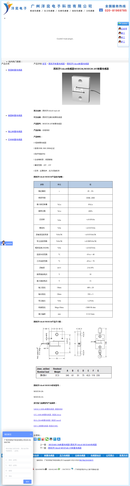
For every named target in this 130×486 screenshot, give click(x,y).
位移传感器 (80, 455)
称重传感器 (49, 455)
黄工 (123, 33)
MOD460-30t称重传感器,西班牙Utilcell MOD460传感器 (72, 445)
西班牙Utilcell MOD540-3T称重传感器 (65, 448)
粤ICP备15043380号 (86, 460)
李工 (123, 37)
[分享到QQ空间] (39, 439)
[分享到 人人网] (58, 439)
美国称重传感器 (15, 70)
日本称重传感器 (15, 139)
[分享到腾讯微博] (54, 439)
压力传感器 (65, 455)
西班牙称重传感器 (56, 64)
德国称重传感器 (15, 115)
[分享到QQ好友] (51, 439)
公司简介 (110, 455)
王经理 (124, 29)
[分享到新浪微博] (43, 439)
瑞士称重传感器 (15, 131)
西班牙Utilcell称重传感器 (78, 64)
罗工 (123, 42)
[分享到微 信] (47, 439)
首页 (44, 64)
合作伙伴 (35, 455)
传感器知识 (96, 455)
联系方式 (124, 455)
